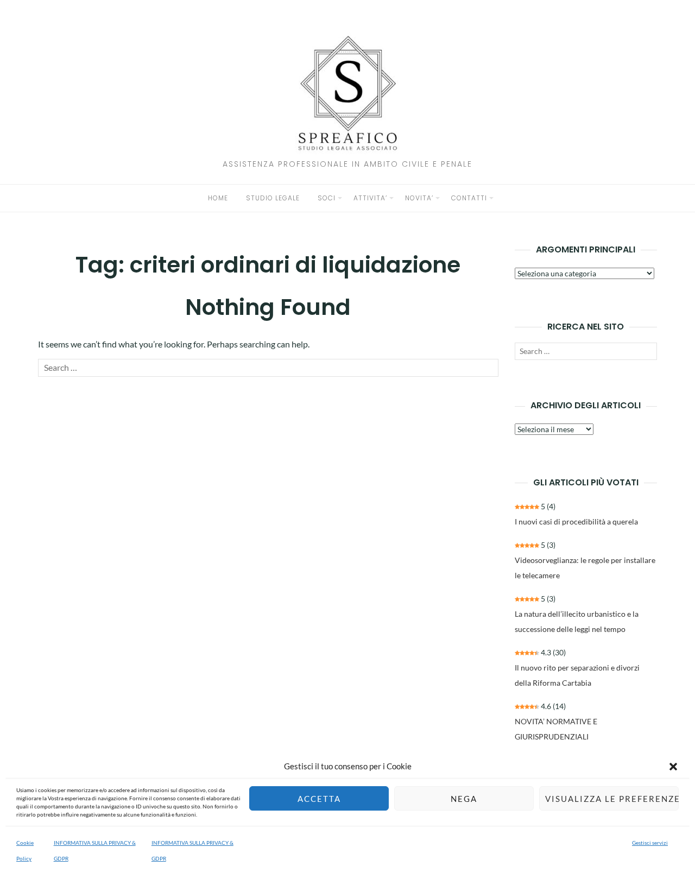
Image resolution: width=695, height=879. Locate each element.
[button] (673, 766)
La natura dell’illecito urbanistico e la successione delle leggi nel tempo (577, 621)
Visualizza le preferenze (612, 799)
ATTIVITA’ (370, 198)
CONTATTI (469, 198)
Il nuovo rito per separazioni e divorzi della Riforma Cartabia (577, 675)
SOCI (327, 198)
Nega (464, 799)
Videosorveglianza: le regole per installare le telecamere (585, 567)
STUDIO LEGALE (273, 198)
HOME (218, 198)
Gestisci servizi (650, 842)
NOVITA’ (419, 198)
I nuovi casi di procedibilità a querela (576, 521)
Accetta (319, 799)
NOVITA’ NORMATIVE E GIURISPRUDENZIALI (556, 729)
